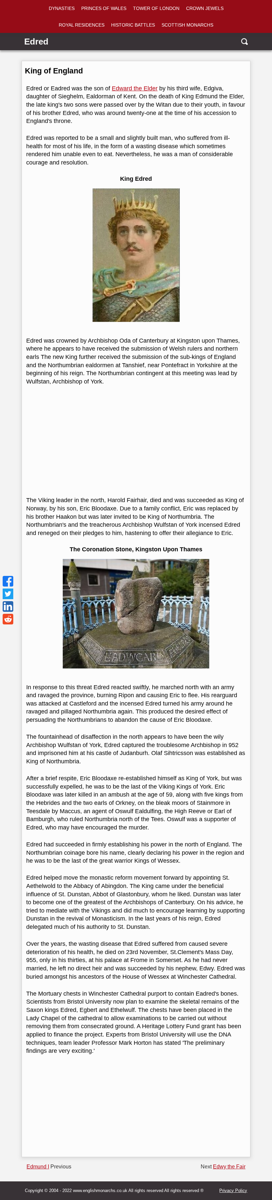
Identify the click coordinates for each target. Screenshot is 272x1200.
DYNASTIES (62, 8)
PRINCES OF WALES (103, 8)
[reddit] (8, 619)
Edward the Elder (135, 88)
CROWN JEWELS (205, 8)
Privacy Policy (233, 1190)
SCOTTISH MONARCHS (187, 25)
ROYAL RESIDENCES (81, 25)
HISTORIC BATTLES (133, 25)
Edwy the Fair (229, 1166)
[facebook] (8, 581)
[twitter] (8, 594)
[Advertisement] (135, 441)
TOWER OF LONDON (156, 8)
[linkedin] (8, 606)
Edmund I (38, 1166)
